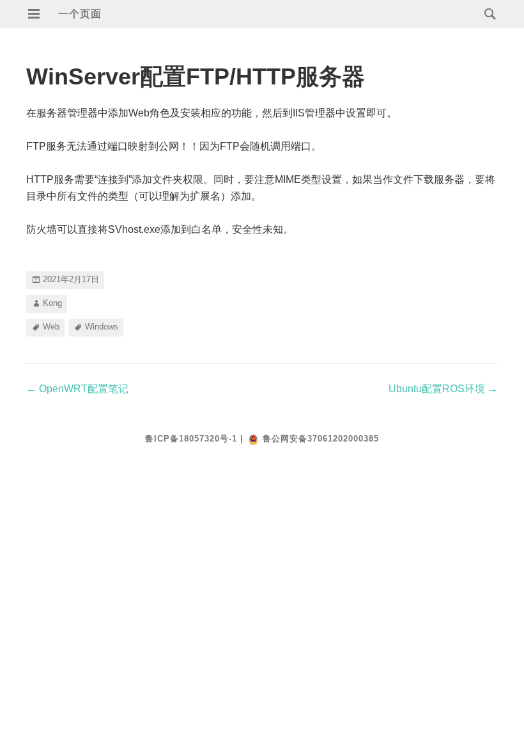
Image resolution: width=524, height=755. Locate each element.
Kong (52, 303)
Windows (101, 326)
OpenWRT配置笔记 (77, 388)
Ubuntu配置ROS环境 (443, 388)
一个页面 (80, 13)
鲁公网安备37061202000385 (321, 438)
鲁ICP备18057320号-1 (191, 438)
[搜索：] (487, 13)
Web (51, 326)
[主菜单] (34, 14)
